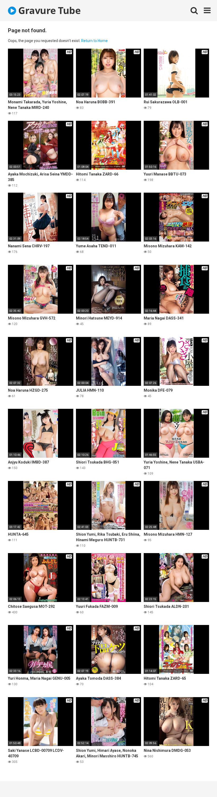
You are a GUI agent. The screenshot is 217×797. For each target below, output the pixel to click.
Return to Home (94, 41)
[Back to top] (199, 781)
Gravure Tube (48, 10)
